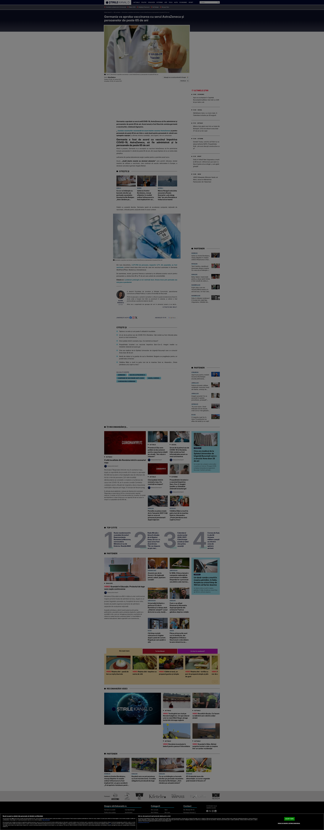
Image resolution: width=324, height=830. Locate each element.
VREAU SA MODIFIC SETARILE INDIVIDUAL (289, 823)
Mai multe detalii (46, 819)
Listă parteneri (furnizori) (143, 822)
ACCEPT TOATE (289, 818)
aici (110, 823)
